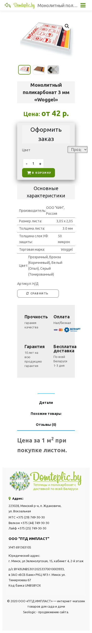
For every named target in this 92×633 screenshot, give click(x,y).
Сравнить (39, 293)
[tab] (46, 391)
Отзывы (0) (46, 425)
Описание (46, 392)
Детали (46, 403)
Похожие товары (46, 414)
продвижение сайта (53, 612)
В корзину (41, 172)
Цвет (26, 150)
